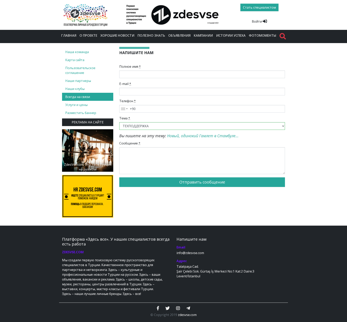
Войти (257, 21)
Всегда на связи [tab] (77, 97)
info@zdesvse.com (190, 253)
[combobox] (124, 108)
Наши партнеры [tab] (78, 81)
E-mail (125, 84)
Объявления (179, 35)
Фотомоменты (262, 35)
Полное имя (130, 66)
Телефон (127, 101)
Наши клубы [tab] (75, 89)
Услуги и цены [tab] (76, 105)
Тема (124, 118)
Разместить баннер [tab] (80, 113)
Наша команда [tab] (77, 52)
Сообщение (129, 143)
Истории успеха (231, 35)
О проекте (88, 35)
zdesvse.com (187, 315)
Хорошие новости (117, 35)
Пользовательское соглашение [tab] (80, 70)
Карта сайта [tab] (74, 60)
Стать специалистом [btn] (259, 7)
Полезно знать (151, 35)
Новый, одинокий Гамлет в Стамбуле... (203, 135)
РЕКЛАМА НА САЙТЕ (88, 122)
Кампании (203, 35)
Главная (68, 35)
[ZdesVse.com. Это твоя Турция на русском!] (87, 150)
